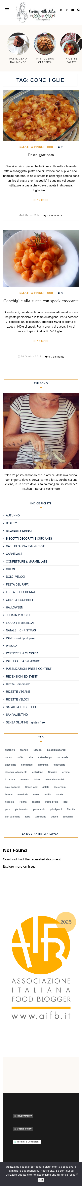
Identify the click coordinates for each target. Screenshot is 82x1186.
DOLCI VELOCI (15, 577)
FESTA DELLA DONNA (20, 592)
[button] (7, 9)
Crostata (10, 779)
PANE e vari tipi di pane (20, 638)
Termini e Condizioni (28, 1141)
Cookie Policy (24, 1128)
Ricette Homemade (18, 684)
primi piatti (56, 809)
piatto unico (21, 809)
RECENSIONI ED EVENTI (22, 676)
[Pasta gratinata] (41, 115)
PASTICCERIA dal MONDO (23, 661)
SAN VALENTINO (17, 714)
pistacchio (39, 809)
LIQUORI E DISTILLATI (20, 623)
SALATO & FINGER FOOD (36, 147)
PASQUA (11, 646)
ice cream (60, 787)
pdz (65, 802)
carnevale (62, 757)
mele (36, 794)
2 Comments (55, 215)
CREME (11, 569)
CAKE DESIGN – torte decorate (26, 546)
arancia (24, 750)
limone (9, 794)
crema (66, 772)
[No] (77, 1174)
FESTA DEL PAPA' (17, 584)
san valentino (12, 816)
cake (30, 757)
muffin (47, 794)
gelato (45, 787)
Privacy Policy (24, 1115)
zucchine (68, 816)
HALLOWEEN (14, 607)
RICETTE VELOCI (17, 699)
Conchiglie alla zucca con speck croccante (41, 300)
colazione (37, 772)
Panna (23, 802)
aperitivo (10, 750)
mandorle (23, 794)
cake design (45, 757)
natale (59, 794)
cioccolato (59, 764)
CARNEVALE (14, 554)
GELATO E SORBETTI (20, 600)
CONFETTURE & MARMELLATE (26, 561)
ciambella (43, 764)
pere (7, 809)
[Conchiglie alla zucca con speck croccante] (41, 258)
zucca (54, 816)
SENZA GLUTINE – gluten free (25, 722)
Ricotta (71, 809)
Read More (41, 199)
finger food (31, 787)
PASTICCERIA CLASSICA (22, 653)
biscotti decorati (56, 750)
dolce (37, 779)
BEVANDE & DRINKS (19, 531)
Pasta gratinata (41, 154)
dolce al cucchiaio (55, 779)
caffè (20, 757)
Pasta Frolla (52, 802)
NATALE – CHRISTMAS (21, 630)
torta (27, 816)
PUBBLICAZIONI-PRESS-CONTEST (29, 669)
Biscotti (37, 750)
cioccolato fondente (16, 772)
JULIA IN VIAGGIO (18, 615)
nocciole (10, 802)
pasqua (36, 802)
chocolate (10, 764)
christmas (27, 764)
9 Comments (56, 356)
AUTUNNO (13, 515)
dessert (24, 779)
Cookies (52, 772)
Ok (41, 1179)
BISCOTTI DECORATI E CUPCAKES (29, 538)
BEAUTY (11, 523)
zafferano (40, 816)
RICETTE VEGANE (18, 692)
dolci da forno (12, 787)
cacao (8, 757)
